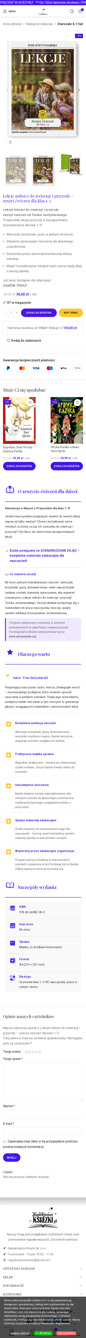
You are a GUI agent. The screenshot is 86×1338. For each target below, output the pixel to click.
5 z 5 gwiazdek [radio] (39, 1051)
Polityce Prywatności (42, 1323)
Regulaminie (63, 1323)
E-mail (8, 1124)
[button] (7, 90)
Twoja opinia (13, 1059)
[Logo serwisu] (43, 11)
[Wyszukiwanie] (72, 11)
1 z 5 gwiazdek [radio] (26, 1051)
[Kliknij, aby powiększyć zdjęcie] (10, 142)
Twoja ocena (11, 1051)
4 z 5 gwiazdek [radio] (36, 1051)
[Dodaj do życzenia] (30, 402)
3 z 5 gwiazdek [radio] (33, 1051)
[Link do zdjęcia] (43, 1216)
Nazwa (9, 1106)
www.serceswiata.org (22, 636)
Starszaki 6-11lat (70, 24)
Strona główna (11, 24)
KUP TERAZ (71, 312)
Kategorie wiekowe (39, 24)
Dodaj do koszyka (39, 312)
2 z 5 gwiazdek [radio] (29, 1051)
